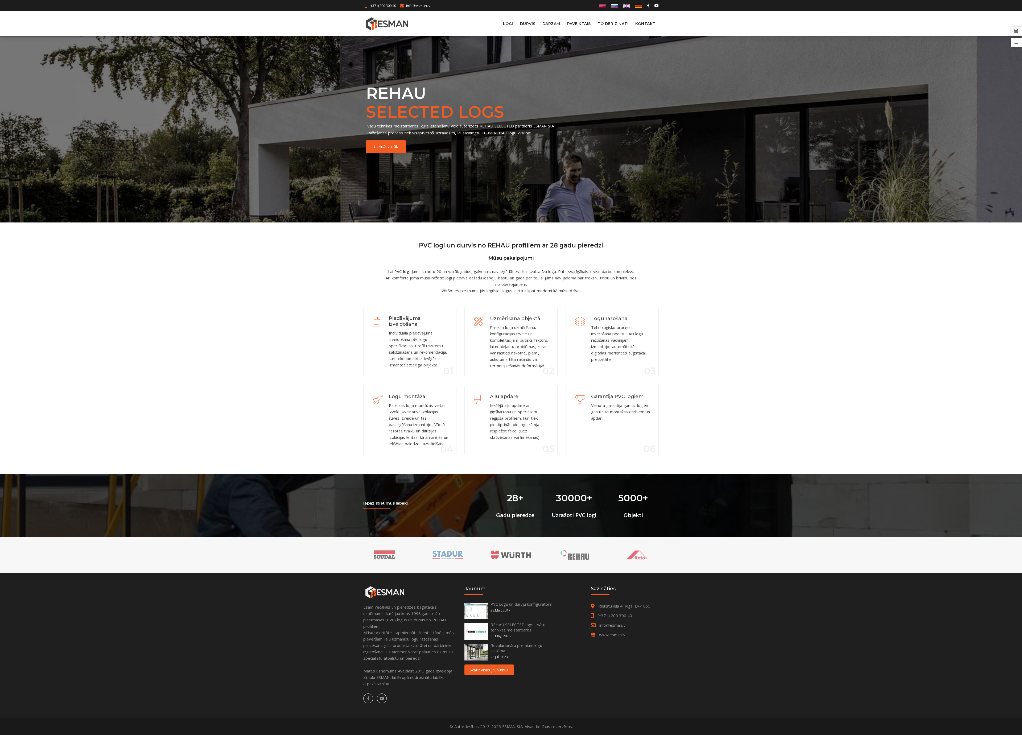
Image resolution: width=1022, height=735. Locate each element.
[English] (627, 5)
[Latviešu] (603, 5)
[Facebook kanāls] (648, 5)
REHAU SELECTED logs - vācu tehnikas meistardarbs (518, 627)
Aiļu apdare (504, 396)
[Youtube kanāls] (656, 5)
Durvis (527, 23)
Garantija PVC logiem (617, 396)
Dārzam (551, 23)
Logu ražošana (609, 318)
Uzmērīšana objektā (515, 318)
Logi (508, 23)
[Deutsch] (638, 5)
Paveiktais (579, 23)
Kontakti (646, 23)
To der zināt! (613, 23)
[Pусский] (615, 5)
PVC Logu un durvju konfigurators (521, 604)
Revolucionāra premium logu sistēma (516, 648)
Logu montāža (407, 396)
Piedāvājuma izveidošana (405, 321)
